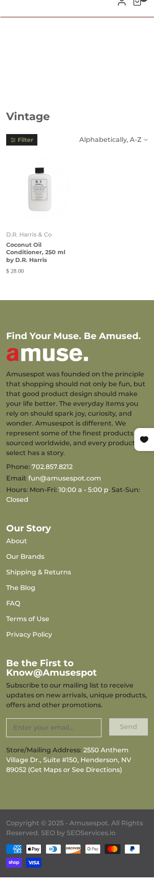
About (16, 541)
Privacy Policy (29, 634)
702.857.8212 (52, 467)
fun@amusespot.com (64, 478)
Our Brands (25, 556)
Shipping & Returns (38, 572)
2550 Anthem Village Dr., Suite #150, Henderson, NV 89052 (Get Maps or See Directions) (68, 760)
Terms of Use (27, 619)
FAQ (13, 603)
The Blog (20, 588)
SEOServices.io (91, 833)
